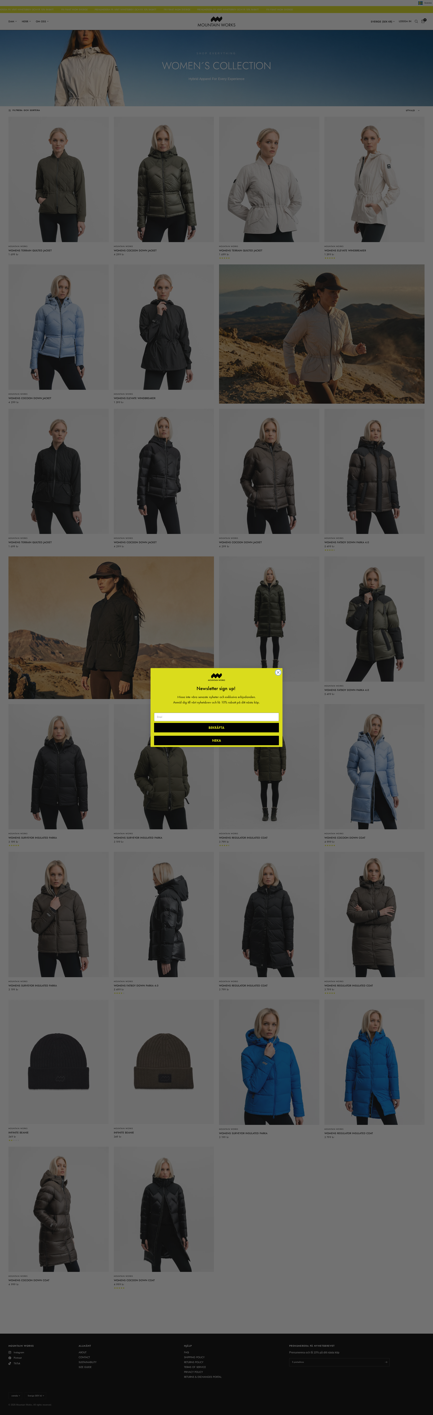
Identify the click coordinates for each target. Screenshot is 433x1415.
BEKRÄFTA (216, 727)
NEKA (216, 740)
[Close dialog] (278, 672)
